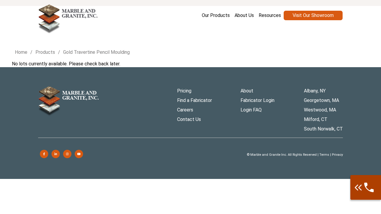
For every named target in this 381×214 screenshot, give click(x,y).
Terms (324, 155)
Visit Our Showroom (313, 15)
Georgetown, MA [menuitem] (321, 100)
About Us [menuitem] (244, 15)
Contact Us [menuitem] (189, 119)
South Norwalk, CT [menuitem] (323, 129)
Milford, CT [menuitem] (315, 119)
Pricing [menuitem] (184, 91)
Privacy (337, 155)
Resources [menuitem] (270, 15)
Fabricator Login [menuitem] (257, 100)
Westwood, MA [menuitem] (320, 110)
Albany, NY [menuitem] (315, 91)
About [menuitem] (247, 91)
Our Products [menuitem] (216, 15)
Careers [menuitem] (185, 110)
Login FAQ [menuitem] (251, 110)
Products (45, 52)
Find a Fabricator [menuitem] (194, 100)
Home (21, 52)
